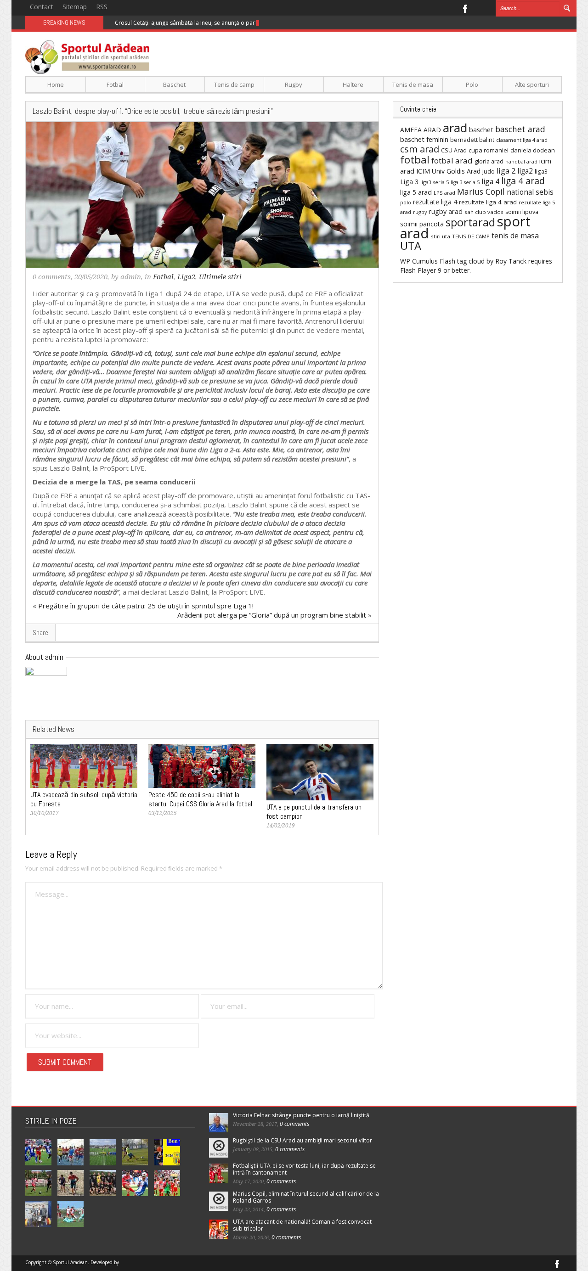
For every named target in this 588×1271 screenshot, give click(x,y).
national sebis (530, 192)
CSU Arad (454, 150)
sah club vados (483, 211)
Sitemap (74, 6)
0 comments (52, 277)
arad (455, 127)
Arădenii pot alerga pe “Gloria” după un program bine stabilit (271, 614)
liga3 (541, 171)
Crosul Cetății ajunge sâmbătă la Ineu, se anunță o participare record (204, 23)
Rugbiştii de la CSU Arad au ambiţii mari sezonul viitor (302, 1140)
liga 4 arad (523, 180)
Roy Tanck (510, 261)
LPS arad (444, 192)
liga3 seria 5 (434, 182)
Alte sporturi (532, 84)
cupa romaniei (489, 150)
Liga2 (186, 277)
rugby (420, 211)
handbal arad (521, 161)
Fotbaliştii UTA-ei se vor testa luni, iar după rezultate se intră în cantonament (304, 1169)
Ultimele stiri (220, 277)
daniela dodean (532, 150)
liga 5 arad (416, 192)
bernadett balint (472, 139)
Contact (41, 6)
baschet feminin (424, 139)
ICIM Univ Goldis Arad (448, 171)
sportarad (470, 222)
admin (130, 277)
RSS (101, 6)
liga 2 (506, 171)
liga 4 (490, 181)
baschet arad (520, 129)
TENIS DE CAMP (471, 236)
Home (55, 84)
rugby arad (446, 211)
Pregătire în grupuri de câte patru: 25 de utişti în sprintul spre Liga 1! (146, 605)
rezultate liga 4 (435, 201)
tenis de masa (515, 236)
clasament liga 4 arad (522, 139)
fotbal (415, 159)
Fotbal (115, 84)
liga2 (525, 171)
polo (405, 202)
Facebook (464, 8)
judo (488, 171)
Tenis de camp (234, 84)
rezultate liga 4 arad (488, 202)
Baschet (174, 84)
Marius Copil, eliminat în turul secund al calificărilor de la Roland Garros (306, 1197)
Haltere (353, 84)
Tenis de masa (412, 84)
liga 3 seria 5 (465, 182)
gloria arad (489, 161)
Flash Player (418, 270)
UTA (410, 245)
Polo (472, 84)
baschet (481, 129)
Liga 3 (409, 181)
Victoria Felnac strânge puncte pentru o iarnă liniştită (301, 1115)
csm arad (419, 149)
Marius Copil (481, 191)
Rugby (293, 84)
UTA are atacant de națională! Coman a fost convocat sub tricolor (302, 1225)
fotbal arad (452, 160)
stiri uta (440, 236)
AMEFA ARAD (420, 129)
